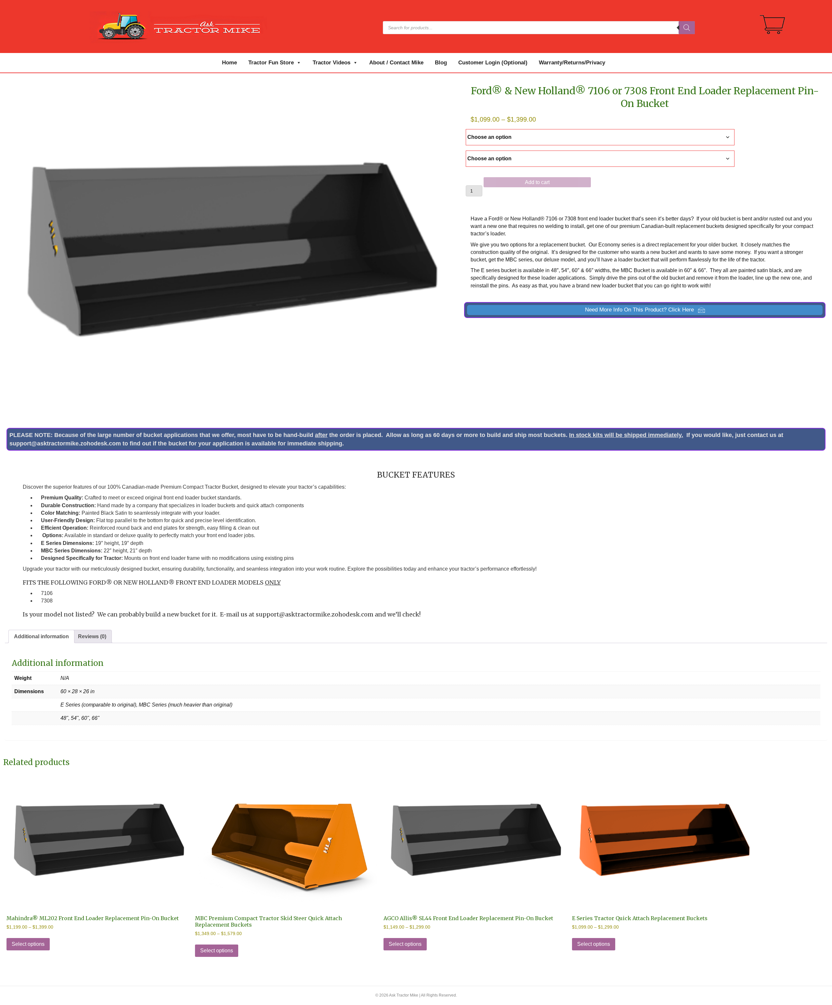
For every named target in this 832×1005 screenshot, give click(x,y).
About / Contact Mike (396, 63)
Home (229, 63)
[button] (645, 310)
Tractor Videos (331, 63)
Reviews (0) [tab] (92, 636)
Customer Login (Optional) (492, 63)
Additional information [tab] (41, 636)
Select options (28, 944)
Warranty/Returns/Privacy (572, 63)
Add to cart (537, 182)
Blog (441, 63)
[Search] (687, 27)
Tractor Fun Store (271, 63)
